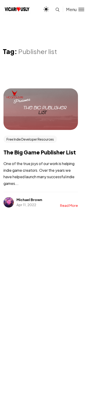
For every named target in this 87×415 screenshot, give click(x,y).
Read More (69, 205)
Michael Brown (29, 199)
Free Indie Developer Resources (30, 139)
